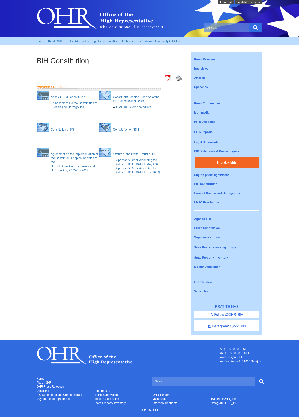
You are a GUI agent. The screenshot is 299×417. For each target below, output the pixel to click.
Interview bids (227, 162)
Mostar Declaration (207, 266)
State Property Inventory (211, 257)
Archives (127, 41)
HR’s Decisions (204, 122)
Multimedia (202, 112)
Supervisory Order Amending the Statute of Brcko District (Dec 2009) (137, 170)
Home (39, 41)
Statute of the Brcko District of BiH (135, 154)
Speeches (201, 87)
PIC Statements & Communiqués (216, 151)
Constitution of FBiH (126, 129)
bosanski (226, 2)
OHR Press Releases (50, 386)
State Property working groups (215, 247)
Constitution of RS (62, 129)
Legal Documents (206, 142)
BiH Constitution (205, 184)
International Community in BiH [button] (157, 41)
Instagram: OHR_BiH (224, 403)
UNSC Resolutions (207, 202)
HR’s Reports (203, 132)
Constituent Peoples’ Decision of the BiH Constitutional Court (136, 99)
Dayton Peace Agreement (53, 399)
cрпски (255, 2)
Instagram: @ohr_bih (228, 325)
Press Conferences (207, 103)
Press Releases (204, 59)
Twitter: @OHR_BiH (223, 399)
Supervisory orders (207, 237)
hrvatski (242, 2)
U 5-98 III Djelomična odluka (133, 107)
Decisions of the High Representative (94, 41)
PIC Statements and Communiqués (59, 395)
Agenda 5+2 (202, 219)
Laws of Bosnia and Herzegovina (217, 193)
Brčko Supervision (207, 228)
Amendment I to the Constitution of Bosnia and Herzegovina (74, 105)
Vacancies (201, 291)
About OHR (44, 382)
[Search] (255, 27)
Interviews (201, 68)
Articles (199, 78)
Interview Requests (165, 403)
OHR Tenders (203, 282)
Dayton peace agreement (211, 175)
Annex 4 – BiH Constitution (68, 97)
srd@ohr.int (234, 357)
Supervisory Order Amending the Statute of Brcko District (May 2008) (137, 162)
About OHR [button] (54, 41)
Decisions (43, 390)
